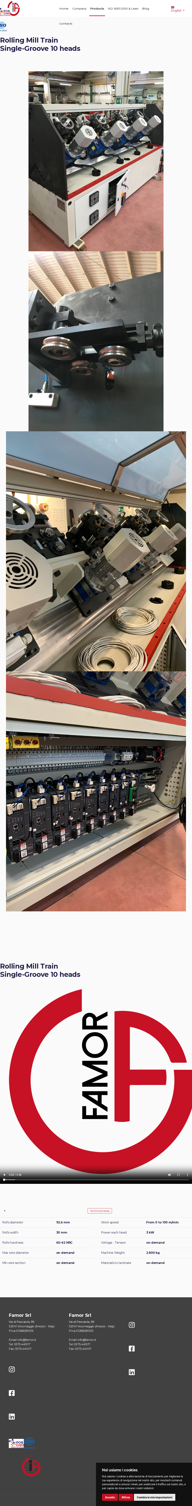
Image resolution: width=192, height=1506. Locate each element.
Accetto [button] (110, 1497)
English (176, 10)
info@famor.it (27, 1340)
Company (79, 8)
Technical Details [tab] (100, 1210)
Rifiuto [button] (126, 1497)
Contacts (65, 23)
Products (97, 8)
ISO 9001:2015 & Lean (123, 8)
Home (63, 8)
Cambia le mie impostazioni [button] (154, 1497)
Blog (145, 8)
